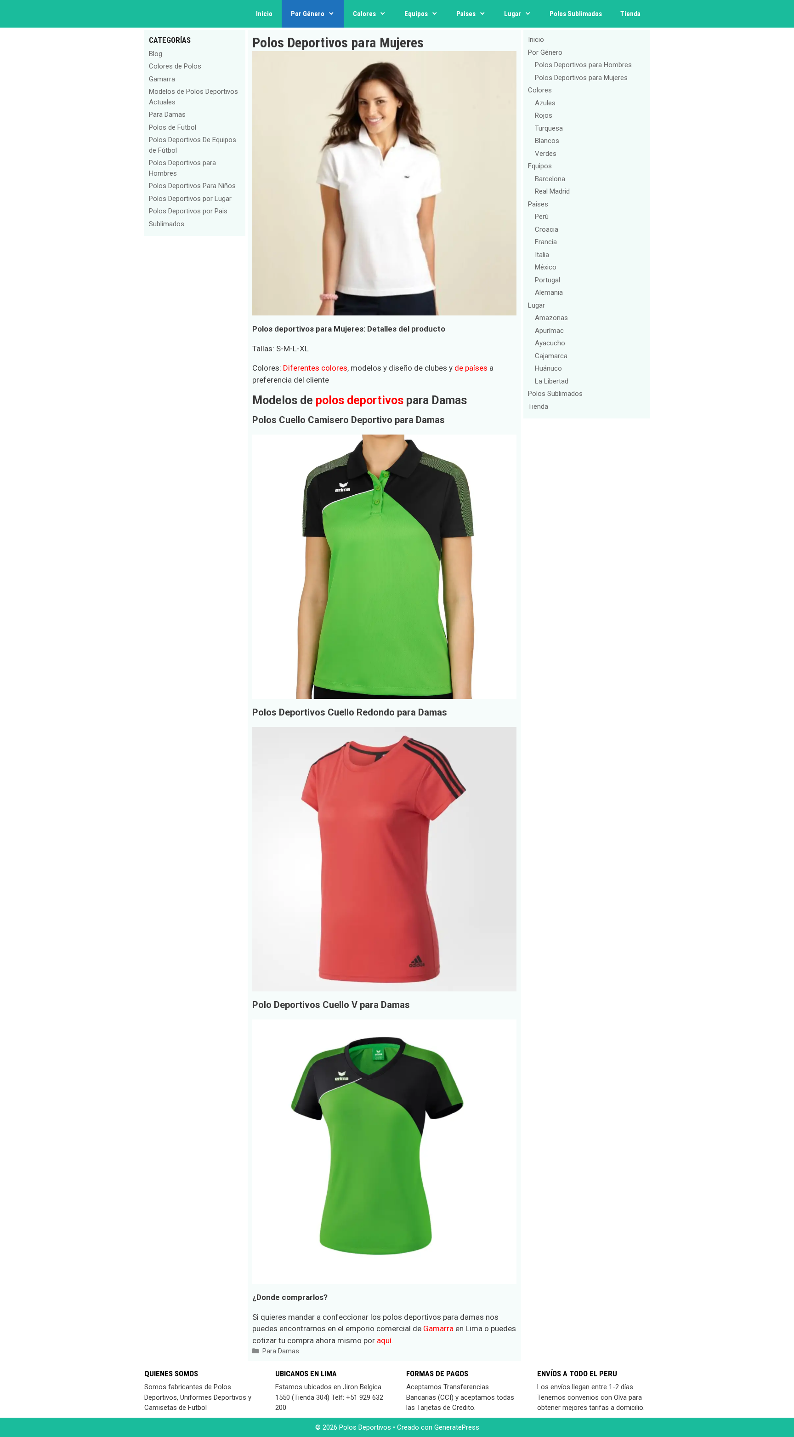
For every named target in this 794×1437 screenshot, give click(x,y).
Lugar (512, 14)
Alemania (549, 292)
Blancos (547, 141)
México (545, 267)
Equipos (416, 14)
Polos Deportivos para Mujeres (581, 78)
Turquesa (549, 128)
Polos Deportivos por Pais (188, 211)
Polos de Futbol (172, 127)
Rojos (543, 115)
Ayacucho (550, 343)
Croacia (546, 229)
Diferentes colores (315, 367)
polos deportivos (359, 400)
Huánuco (548, 368)
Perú (542, 216)
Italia (542, 255)
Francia (546, 242)
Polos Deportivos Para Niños (192, 186)
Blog (155, 54)
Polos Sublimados (576, 14)
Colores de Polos (175, 66)
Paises (466, 14)
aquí (384, 1340)
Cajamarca (551, 356)
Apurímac (549, 330)
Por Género (307, 14)
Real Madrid (552, 191)
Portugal (547, 280)
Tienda (630, 14)
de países (471, 367)
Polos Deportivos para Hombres (583, 65)
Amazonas (551, 318)
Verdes (545, 153)
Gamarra (438, 1328)
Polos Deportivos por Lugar (190, 199)
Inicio (264, 14)
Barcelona (550, 179)
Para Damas (280, 1351)
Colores (364, 14)
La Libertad (551, 381)
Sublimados (166, 224)
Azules (545, 103)
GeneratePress (456, 1427)
